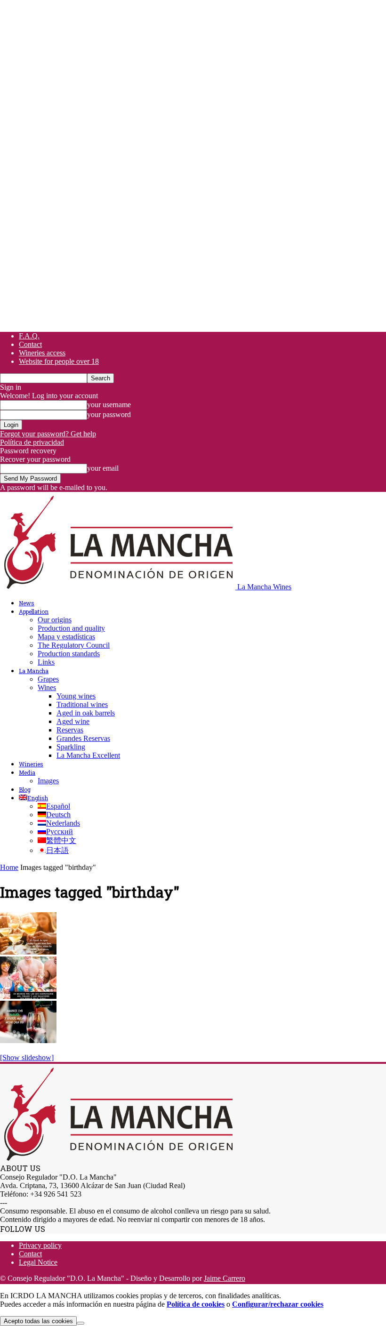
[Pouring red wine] (28, 1041)
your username (109, 405)
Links (46, 662)
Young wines (76, 696)
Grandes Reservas (83, 738)
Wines (47, 687)
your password (109, 414)
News (26, 603)
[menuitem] (33, 798)
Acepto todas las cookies (38, 1321)
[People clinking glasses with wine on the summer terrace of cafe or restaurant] (28, 952)
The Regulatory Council (74, 645)
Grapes (48, 679)
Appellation (33, 611)
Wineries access (42, 353)
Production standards (69, 654)
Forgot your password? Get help (48, 434)
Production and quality (71, 628)
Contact (30, 344)
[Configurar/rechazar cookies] (80, 1323)
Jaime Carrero (224, 1278)
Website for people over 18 (59, 361)
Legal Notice (38, 1262)
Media (27, 772)
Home (9, 867)
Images (48, 781)
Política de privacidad (32, 442)
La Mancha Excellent (88, 755)
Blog (25, 789)
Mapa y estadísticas (66, 637)
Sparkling (70, 747)
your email (103, 468)
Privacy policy (40, 1245)
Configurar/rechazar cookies (277, 1304)
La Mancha (33, 671)
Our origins (55, 620)
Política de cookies (196, 1304)
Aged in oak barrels (85, 713)
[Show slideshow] (27, 1057)
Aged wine (72, 721)
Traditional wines (82, 704)
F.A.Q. (29, 336)
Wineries (31, 764)
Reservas (69, 730)
